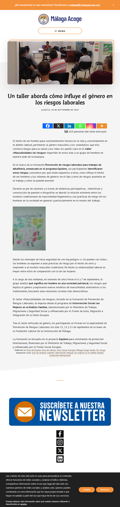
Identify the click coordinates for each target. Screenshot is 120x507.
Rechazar (104, 489)
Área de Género (49, 350)
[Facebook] (48, 125)
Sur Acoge (100, 350)
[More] (102, 125)
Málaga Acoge (60, 19)
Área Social (62, 350)
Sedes (92, 350)
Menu (61, 31)
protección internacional (60, 355)
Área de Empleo (34, 350)
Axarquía (72, 350)
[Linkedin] (69, 125)
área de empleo (39, 352)
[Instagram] (91, 125)
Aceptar (86, 489)
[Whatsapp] (80, 125)
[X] (58, 125)
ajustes (23, 504)
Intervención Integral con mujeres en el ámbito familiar (79, 352)
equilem (50, 352)
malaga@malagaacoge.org (85, 5)
